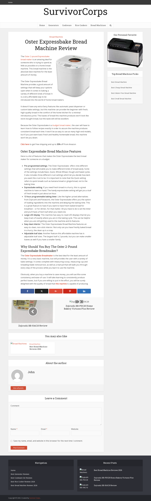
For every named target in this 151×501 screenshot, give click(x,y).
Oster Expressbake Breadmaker (39, 255)
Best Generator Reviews (20, 474)
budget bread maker (62, 125)
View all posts (18, 388)
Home (10, 2)
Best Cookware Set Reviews (21, 478)
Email (44, 429)
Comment (15, 405)
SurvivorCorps (75, 11)
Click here (25, 144)
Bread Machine (56, 37)
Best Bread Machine (119, 82)
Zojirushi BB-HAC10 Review (105, 485)
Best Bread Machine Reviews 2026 (38, 347)
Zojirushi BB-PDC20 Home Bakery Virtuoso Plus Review (114, 479)
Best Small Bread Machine (121, 99)
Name (14, 429)
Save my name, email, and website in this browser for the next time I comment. (48, 441)
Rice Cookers (81, 25)
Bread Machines (98, 25)
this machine (61, 283)
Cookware (66, 25)
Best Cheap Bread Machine (121, 87)
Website (74, 429)
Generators (53, 25)
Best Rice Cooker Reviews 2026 (23, 482)
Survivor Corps (34, 498)
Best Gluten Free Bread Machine (123, 93)
